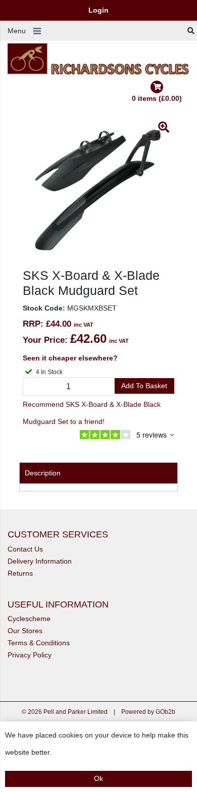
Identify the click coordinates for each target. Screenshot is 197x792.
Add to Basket (144, 386)
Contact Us (25, 549)
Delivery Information (40, 561)
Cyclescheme (29, 619)
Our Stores (25, 631)
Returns (20, 573)
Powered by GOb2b (148, 711)
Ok (98, 778)
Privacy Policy (30, 655)
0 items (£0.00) (157, 98)
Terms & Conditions (39, 643)
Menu (17, 31)
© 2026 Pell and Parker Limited (65, 711)
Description (43, 473)
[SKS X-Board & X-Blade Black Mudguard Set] (98, 192)
